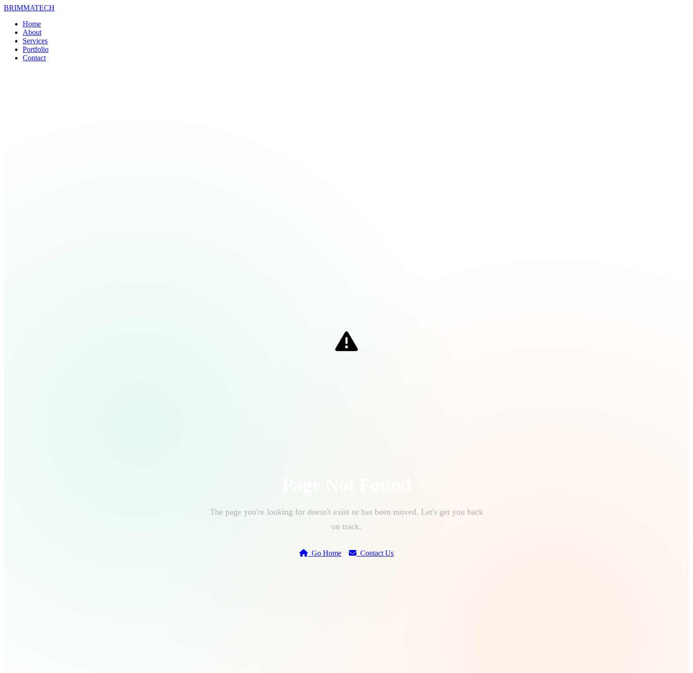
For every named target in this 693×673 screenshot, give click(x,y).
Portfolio (36, 49)
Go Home (324, 553)
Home (32, 24)
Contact (34, 58)
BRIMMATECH (29, 8)
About (32, 32)
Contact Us (375, 553)
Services (35, 41)
